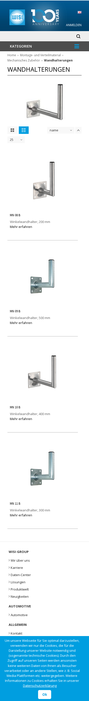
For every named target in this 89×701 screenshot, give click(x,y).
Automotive (18, 614)
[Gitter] (12, 130)
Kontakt (15, 633)
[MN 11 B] (42, 496)
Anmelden (74, 25)
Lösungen (17, 581)
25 (11, 139)
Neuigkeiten (19, 596)
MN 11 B (15, 503)
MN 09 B (15, 311)
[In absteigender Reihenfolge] (78, 130)
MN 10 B (15, 407)
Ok (44, 694)
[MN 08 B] (42, 208)
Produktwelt (19, 589)
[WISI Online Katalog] (44, 16)
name (54, 130)
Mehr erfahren (21, 226)
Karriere (16, 567)
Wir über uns (19, 560)
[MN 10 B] (42, 400)
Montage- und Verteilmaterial (40, 55)
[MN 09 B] (42, 304)
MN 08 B (15, 215)
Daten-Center (20, 574)
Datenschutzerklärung (40, 685)
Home (11, 55)
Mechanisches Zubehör (23, 60)
